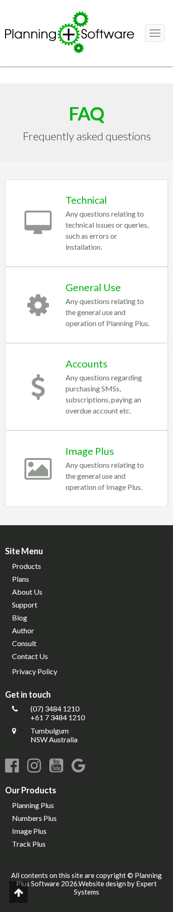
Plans (20, 578)
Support (24, 604)
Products (26, 566)
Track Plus (29, 843)
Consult (24, 643)
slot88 (71, 79)
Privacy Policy (34, 671)
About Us (27, 591)
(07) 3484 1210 (54, 708)
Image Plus (29, 830)
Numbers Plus (34, 818)
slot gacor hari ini (27, 70)
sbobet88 (45, 79)
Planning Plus (33, 805)
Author (23, 630)
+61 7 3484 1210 (57, 717)
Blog (19, 617)
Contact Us (30, 656)
